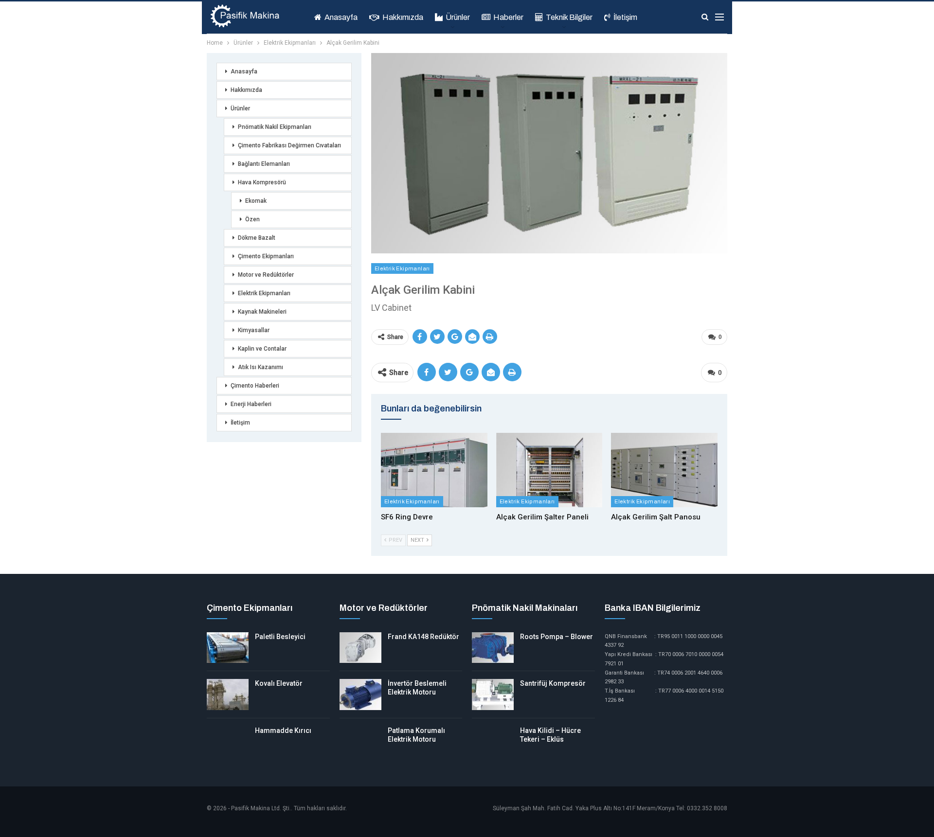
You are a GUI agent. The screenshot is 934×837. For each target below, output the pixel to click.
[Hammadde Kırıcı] (228, 741)
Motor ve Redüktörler (266, 274)
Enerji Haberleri (251, 404)
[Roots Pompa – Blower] (493, 647)
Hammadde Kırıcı (283, 730)
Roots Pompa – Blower (556, 637)
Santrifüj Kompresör (553, 683)
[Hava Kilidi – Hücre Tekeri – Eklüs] (493, 741)
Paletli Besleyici (280, 637)
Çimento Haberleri (255, 385)
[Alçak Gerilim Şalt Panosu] (664, 470)
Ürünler (458, 17)
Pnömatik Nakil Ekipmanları (274, 127)
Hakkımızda (402, 17)
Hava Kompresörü (262, 182)
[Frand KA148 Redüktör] (360, 647)
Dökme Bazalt (256, 237)
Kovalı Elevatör (279, 683)
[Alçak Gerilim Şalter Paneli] (549, 470)
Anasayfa (341, 17)
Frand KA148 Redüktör (423, 637)
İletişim (625, 17)
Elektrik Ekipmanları (402, 268)
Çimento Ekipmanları (266, 256)
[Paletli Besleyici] (228, 647)
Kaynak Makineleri (262, 311)
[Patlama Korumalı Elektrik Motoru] (360, 741)
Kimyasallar (253, 330)
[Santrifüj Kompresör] (493, 694)
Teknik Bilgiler (569, 17)
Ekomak (256, 200)
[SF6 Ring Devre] (434, 470)
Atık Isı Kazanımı (260, 367)
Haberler (508, 17)
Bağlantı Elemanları (264, 163)
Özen (252, 219)
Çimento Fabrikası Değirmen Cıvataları (289, 145)
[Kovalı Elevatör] (228, 694)
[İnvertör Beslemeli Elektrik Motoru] (360, 694)
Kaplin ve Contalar (262, 348)
